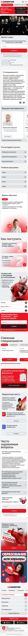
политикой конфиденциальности (9, 330)
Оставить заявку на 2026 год (21, 9)
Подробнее (9, 359)
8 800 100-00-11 (6, 262)
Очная (5, 199)
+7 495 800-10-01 (6, 265)
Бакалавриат (12, 590)
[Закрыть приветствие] (1, 626)
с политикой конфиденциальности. (12, 56)
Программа (5, 630)
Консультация (21, 630)
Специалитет (13, 344)
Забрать (14, 548)
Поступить (16, 630)
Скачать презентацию (21, 12)
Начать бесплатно (7, 4)
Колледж (4, 344)
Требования (10, 630)
